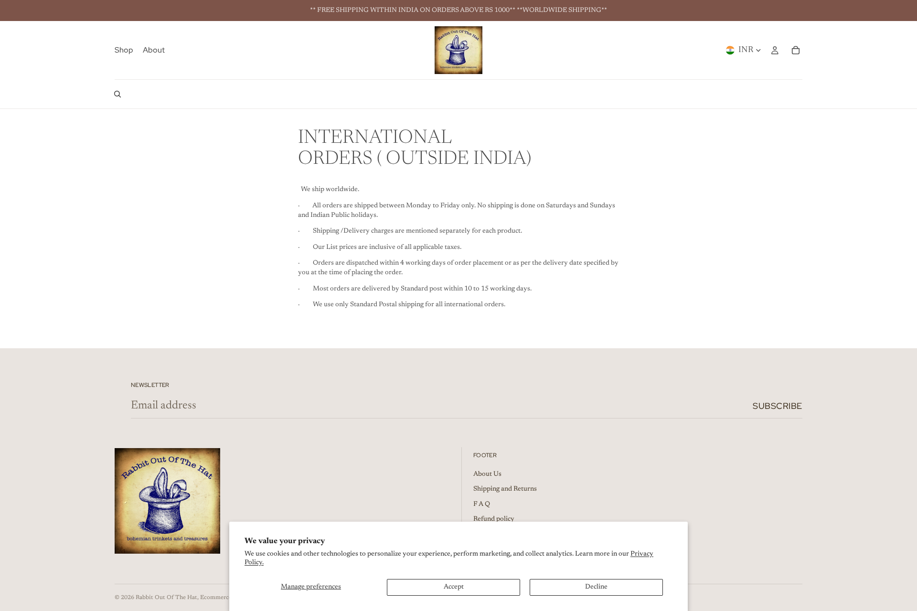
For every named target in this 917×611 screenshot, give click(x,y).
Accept (454, 587)
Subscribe (777, 405)
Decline (596, 587)
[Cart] (795, 50)
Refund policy (493, 519)
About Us (487, 474)
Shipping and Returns (505, 489)
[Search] (117, 94)
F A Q (481, 504)
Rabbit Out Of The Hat (166, 597)
